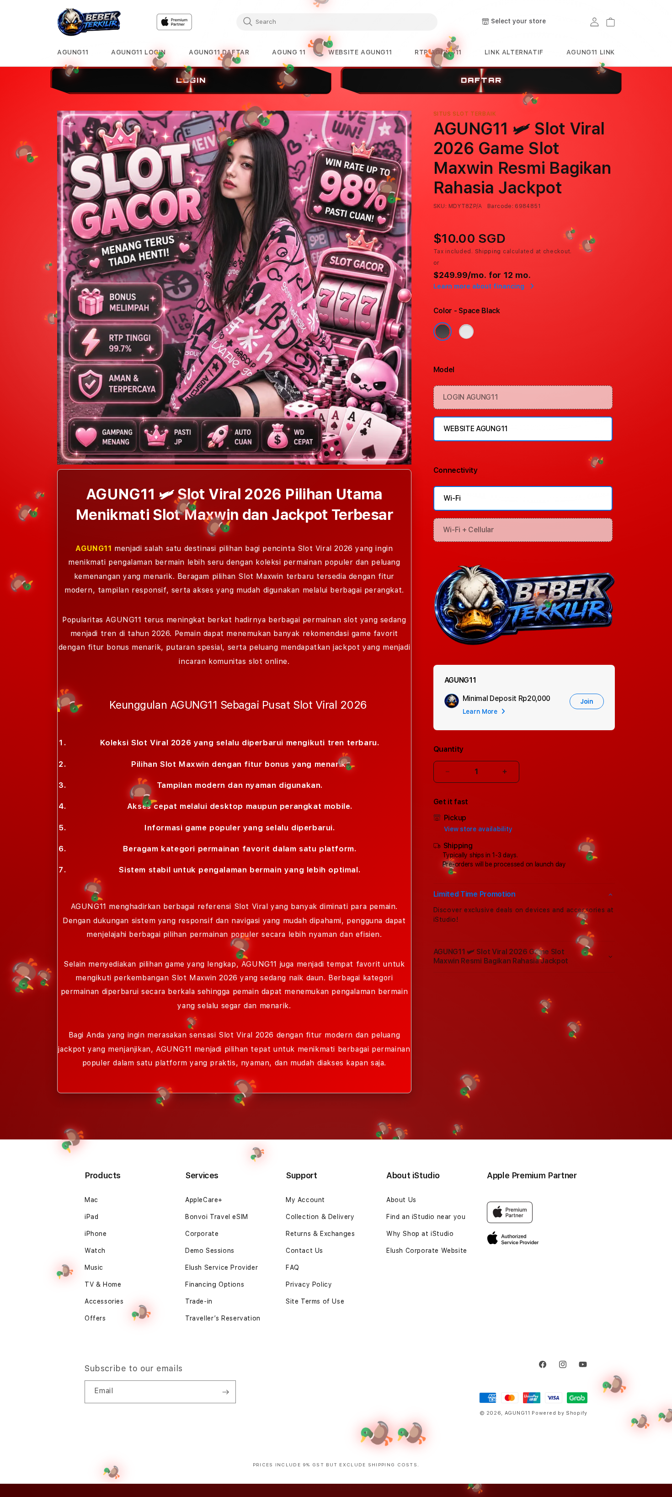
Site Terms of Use (315, 1301)
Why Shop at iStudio (419, 1233)
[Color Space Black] (442, 331)
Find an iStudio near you (425, 1216)
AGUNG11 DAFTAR (219, 52)
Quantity (448, 749)
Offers (95, 1318)
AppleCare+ (204, 1199)
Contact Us (304, 1250)
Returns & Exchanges (320, 1233)
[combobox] (336, 21)
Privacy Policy (309, 1284)
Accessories (104, 1301)
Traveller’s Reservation (223, 1318)
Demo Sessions (210, 1250)
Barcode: (500, 206)
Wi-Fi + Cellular (468, 529)
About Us (401, 1199)
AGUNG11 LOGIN (138, 52)
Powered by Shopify (559, 1413)
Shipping (488, 251)
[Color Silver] (466, 331)
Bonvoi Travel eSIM (216, 1216)
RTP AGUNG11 (438, 52)
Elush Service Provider (221, 1267)
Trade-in (199, 1301)
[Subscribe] (225, 1391)
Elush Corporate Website (426, 1250)
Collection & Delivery (320, 1216)
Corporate (202, 1233)
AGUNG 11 (288, 52)
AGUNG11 (72, 52)
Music (94, 1267)
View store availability (478, 829)
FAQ (292, 1267)
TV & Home (103, 1284)
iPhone (96, 1233)
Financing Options (214, 1284)
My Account (305, 1199)
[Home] (89, 22)
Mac (91, 1199)
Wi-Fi (452, 498)
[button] (72, 52)
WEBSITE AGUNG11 (360, 52)
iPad (91, 1216)
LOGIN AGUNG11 (470, 397)
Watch (95, 1250)
